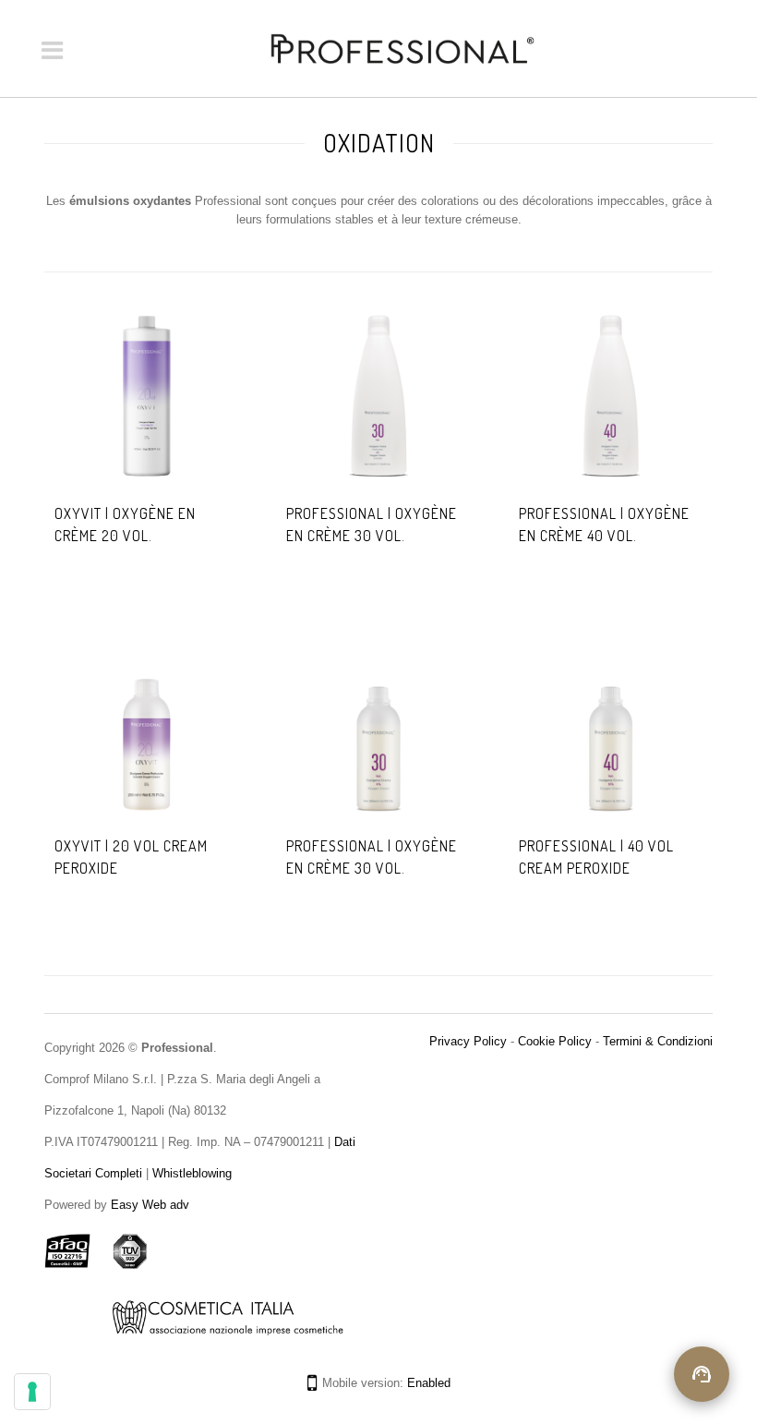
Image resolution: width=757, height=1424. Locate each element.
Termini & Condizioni (658, 1041)
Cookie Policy (555, 1041)
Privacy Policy (468, 1041)
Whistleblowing (190, 1173)
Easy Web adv (150, 1205)
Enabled (429, 1383)
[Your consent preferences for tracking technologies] (32, 1391)
